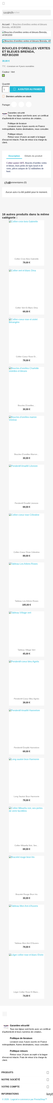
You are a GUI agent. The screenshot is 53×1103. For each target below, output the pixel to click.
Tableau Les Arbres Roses (26, 601)
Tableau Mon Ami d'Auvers (27, 943)
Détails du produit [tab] (33, 156)
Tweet (21, 104)
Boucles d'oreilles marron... (26, 454)
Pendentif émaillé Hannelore (26, 747)
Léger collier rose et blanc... (26, 992)
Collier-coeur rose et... (26, 356)
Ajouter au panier (27, 89)
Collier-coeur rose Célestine (27, 552)
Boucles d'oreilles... (26, 405)
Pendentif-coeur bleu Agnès (26, 699)
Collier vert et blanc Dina (26, 308)
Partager (14, 104)
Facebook (4, 1014)
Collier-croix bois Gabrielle (27, 259)
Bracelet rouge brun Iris (26, 894)
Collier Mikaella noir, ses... (26, 845)
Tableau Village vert (26, 650)
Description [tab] (14, 156)
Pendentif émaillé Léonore (26, 503)
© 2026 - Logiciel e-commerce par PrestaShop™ (24, 1099)
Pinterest (29, 104)
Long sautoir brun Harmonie (26, 796)
